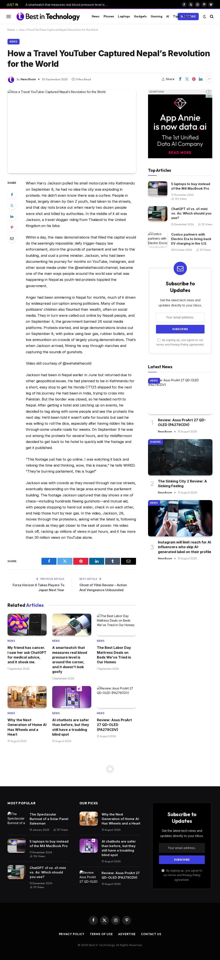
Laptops (124, 16)
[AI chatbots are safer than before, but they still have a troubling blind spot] (71, 697)
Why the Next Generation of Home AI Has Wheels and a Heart (27, 727)
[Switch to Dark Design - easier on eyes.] (204, 16)
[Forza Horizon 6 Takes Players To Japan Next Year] (72, 858)
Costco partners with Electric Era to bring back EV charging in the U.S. (191, 238)
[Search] (211, 16)
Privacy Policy (179, 344)
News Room (28, 79)
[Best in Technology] (48, 16)
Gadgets (140, 16)
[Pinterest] (12, 227)
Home (11, 29)
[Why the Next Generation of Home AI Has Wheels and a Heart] (27, 697)
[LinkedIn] (12, 216)
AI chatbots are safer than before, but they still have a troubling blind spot (70, 727)
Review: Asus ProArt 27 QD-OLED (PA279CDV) (114, 725)
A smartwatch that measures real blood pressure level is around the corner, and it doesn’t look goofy (69, 4)
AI (167, 16)
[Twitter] (12, 205)
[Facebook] (12, 194)
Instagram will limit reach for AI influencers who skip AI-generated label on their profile (184, 547)
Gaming (156, 16)
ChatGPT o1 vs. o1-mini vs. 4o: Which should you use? (191, 213)
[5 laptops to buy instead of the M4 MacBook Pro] (157, 188)
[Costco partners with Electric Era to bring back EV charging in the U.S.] (157, 239)
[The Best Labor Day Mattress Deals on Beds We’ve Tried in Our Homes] (116, 625)
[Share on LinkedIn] (200, 79)
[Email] (12, 238)
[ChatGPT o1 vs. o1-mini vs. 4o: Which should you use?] (157, 213)
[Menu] (8, 16)
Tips (176, 16)
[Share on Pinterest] (194, 79)
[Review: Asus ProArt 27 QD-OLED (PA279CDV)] (116, 697)
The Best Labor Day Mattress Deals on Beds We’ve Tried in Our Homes (114, 654)
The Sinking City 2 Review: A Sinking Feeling (182, 483)
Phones (109, 16)
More (187, 16)
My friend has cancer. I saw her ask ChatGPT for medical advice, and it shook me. (27, 654)
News (96, 16)
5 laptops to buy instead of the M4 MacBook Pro (190, 186)
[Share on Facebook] (180, 79)
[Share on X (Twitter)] (187, 79)
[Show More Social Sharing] (209, 79)
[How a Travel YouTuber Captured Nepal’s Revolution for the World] (72, 131)
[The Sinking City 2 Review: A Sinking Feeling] (180, 457)
